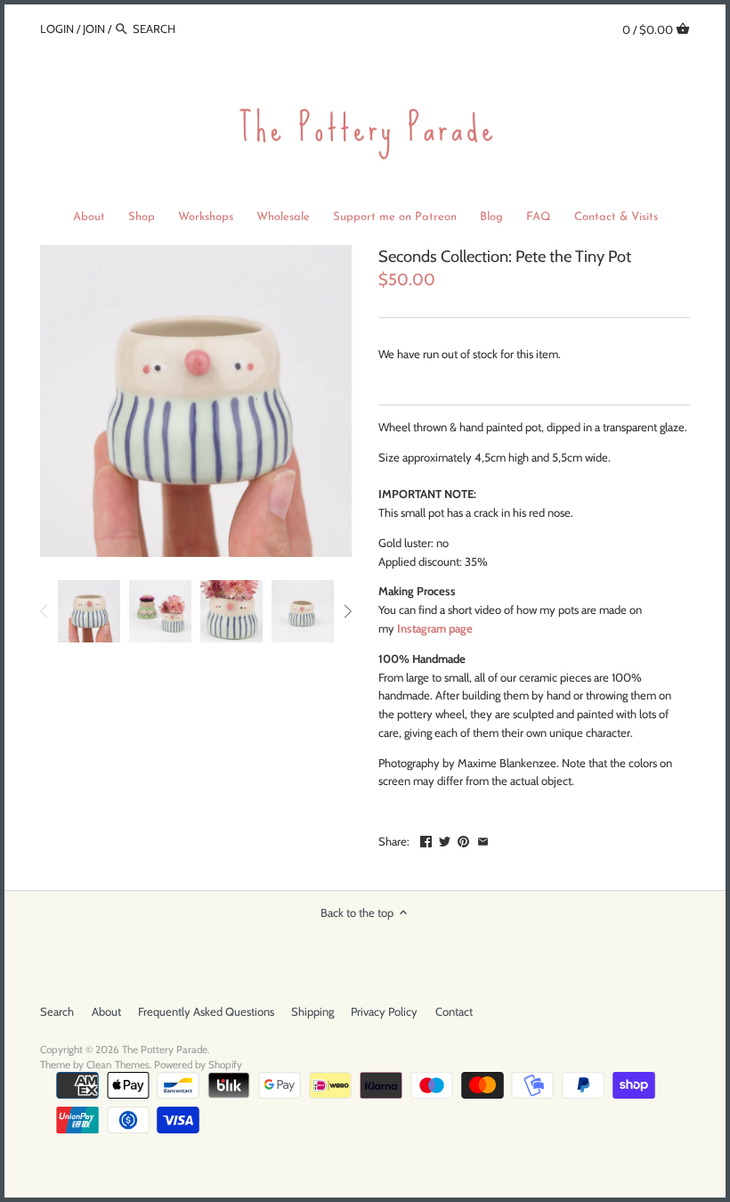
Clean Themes (118, 1065)
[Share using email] (483, 839)
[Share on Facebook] (426, 839)
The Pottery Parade (164, 1049)
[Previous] (44, 611)
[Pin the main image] (463, 839)
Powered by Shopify (198, 1065)
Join (94, 28)
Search (57, 1011)
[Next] (347, 611)
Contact (454, 1011)
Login (57, 28)
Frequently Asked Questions (206, 1011)
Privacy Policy (384, 1011)
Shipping (312, 1011)
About (106, 1011)
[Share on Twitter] (444, 839)
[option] (89, 611)
